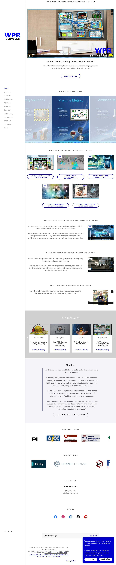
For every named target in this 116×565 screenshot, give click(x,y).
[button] (11, 531)
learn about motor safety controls (55, 205)
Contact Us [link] (8, 124)
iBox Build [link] (7, 110)
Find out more (70, 76)
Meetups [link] (7, 92)
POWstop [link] (7, 106)
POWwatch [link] (8, 99)
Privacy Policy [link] (71, 561)
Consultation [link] (8, 117)
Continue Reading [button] (38, 350)
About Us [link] (7, 121)
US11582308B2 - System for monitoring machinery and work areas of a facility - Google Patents (49, 554)
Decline (91, 559)
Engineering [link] (8, 113)
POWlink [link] (7, 103)
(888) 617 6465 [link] (70, 491)
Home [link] (6, 89)
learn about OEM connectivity (101, 176)
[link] (12, 36)
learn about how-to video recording (86, 205)
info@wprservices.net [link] (70, 493)
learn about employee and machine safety (71, 177)
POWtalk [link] (7, 96)
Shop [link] (6, 128)
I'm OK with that (105, 559)
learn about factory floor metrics (40, 176)
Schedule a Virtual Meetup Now (70, 415)
